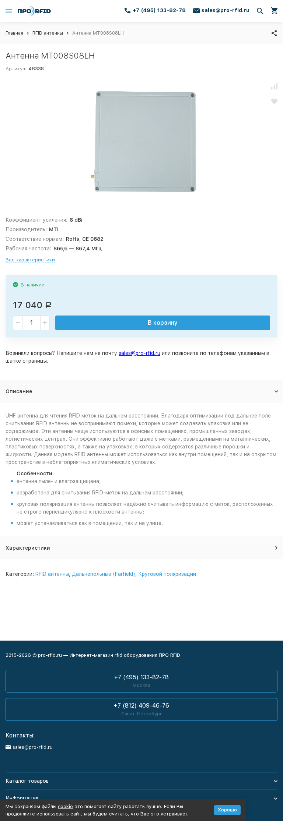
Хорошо (227, 810)
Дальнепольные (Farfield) (103, 574)
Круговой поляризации (167, 574)
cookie (65, 806)
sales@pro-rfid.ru (139, 353)
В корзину (163, 322)
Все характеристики (30, 259)
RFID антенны (47, 33)
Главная (14, 33)
